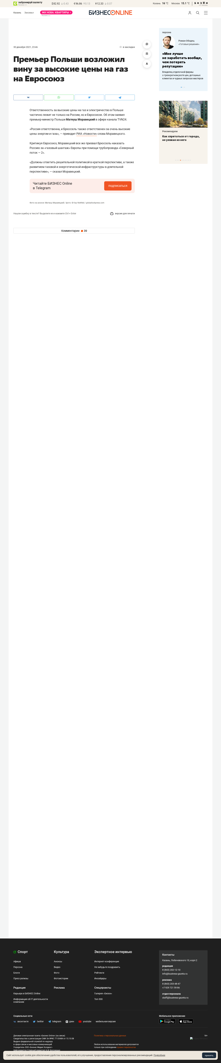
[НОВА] (56, 13)
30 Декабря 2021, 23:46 (25, 47)
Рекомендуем (170, 131)
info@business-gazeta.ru (175, 973)
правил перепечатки (126, 1047)
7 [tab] (185, 160)
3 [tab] (184, 87)
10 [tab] (190, 160)
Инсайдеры (100, 978)
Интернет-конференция (106, 961)
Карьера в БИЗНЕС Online (26, 993)
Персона (17, 967)
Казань (157, 3)
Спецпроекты (102, 987)
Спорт (22, 952)
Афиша (17, 961)
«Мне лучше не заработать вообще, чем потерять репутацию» (182, 59)
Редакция (19, 987)
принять (209, 1055)
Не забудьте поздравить (107, 967)
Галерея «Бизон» (103, 993)
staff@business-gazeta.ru (175, 997)
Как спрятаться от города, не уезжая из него (181, 138)
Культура (61, 952)
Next (204, 87)
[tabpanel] (183, 58)
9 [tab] (188, 160)
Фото (56, 972)
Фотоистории (61, 978)
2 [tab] (182, 87)
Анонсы (58, 961)
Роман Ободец (186, 40)
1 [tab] (181, 87)
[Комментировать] (147, 44)
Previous (163, 87)
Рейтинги (99, 972)
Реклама (59, 987)
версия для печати (125, 213)
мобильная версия (106, 1021)
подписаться (117, 185)
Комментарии (74, 230)
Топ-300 (98, 999)
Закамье (29, 12)
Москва (175, 3)
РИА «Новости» (86, 133)
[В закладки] (147, 54)
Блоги (16, 972)
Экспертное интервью (113, 952)
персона (166, 32)
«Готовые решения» (188, 44)
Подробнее (159, 1055)
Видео (57, 967)
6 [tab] (183, 160)
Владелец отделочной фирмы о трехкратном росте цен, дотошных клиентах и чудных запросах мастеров (182, 75)
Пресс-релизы (20, 978)
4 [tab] (180, 160)
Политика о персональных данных (110, 1036)
